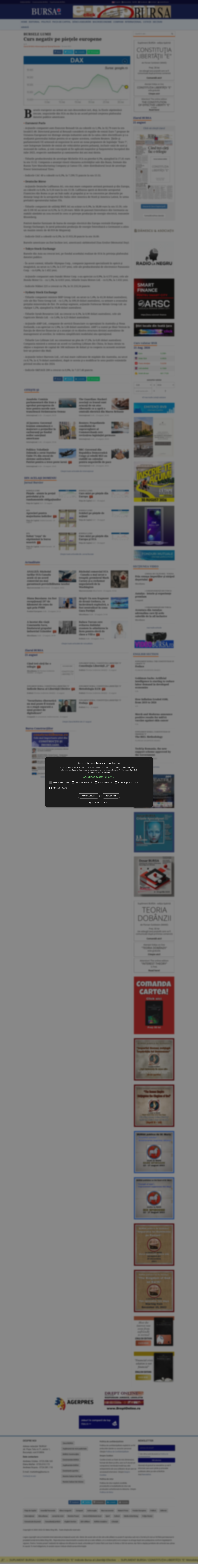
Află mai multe (104, 772)
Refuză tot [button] (111, 796)
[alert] (99, 782)
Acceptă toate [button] (88, 796)
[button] (99, 777)
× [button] (150, 760)
